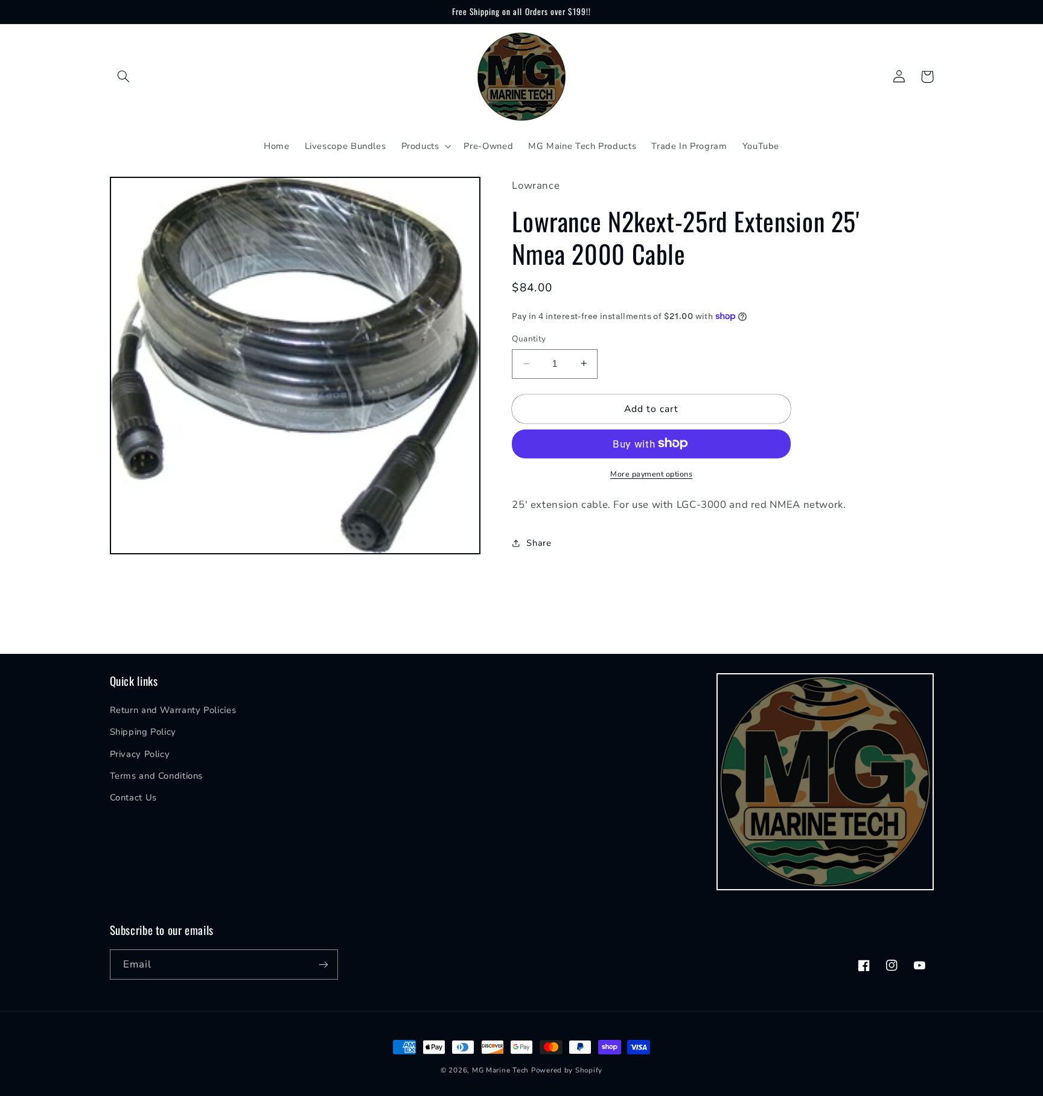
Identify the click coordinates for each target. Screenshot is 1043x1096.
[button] (124, 76)
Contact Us (133, 797)
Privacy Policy (140, 754)
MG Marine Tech (500, 1070)
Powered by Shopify (566, 1070)
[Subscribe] (323, 964)
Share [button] (538, 542)
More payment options (651, 473)
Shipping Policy (143, 732)
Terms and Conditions (156, 776)
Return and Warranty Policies (173, 710)
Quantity (529, 338)
